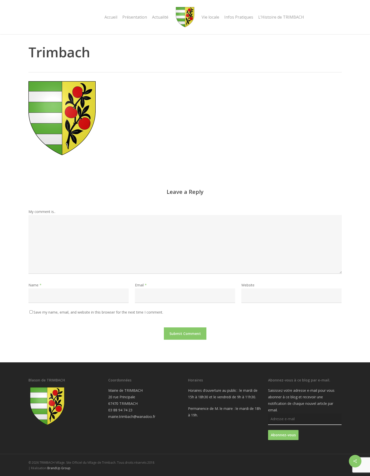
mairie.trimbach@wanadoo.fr (131, 416)
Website (247, 285)
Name (35, 285)
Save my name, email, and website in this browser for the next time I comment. (98, 312)
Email (141, 285)
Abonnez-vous (283, 434)
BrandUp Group (58, 468)
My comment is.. (41, 211)
